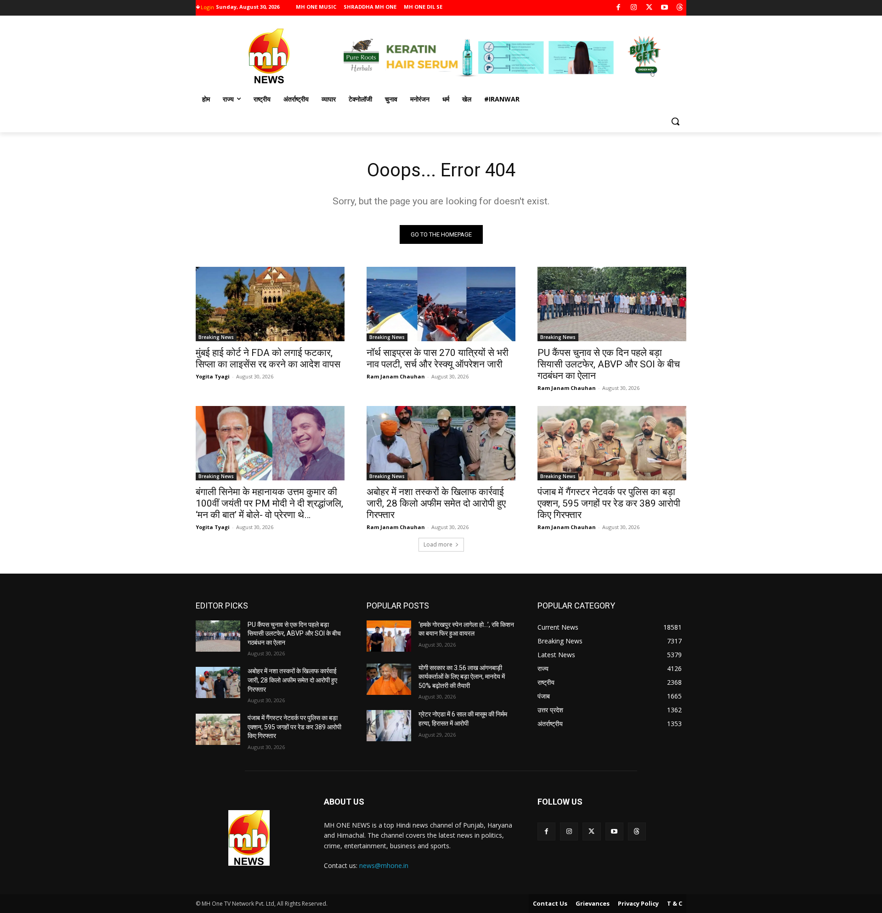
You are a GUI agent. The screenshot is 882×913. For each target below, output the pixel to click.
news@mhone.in (383, 865)
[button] (675, 121)
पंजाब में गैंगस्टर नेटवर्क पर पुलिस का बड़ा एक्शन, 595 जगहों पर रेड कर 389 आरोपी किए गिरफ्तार (608, 503)
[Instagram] (633, 8)
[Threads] (680, 8)
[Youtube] (664, 8)
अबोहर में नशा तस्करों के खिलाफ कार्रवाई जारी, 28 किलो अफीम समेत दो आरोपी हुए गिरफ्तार (436, 503)
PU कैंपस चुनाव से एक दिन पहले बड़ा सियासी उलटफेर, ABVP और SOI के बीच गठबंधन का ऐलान (608, 364)
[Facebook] (618, 8)
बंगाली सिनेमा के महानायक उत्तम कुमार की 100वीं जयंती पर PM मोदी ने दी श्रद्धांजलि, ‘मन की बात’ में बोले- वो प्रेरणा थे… (269, 503)
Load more (438, 544)
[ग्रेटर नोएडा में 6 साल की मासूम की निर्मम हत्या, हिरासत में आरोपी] (389, 725)
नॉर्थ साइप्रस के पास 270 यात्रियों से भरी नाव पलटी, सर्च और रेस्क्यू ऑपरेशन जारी (438, 358)
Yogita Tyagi (213, 376)
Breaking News (216, 337)
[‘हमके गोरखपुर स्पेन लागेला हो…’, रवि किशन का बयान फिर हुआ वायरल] (389, 636)
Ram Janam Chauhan (396, 376)
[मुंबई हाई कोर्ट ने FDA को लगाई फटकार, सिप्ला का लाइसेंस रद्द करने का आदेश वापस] (270, 304)
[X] (649, 8)
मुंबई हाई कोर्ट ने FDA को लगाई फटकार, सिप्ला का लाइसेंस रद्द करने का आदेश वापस (268, 358)
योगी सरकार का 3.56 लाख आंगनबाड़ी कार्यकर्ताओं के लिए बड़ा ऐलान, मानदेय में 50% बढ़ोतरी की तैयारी (461, 676)
